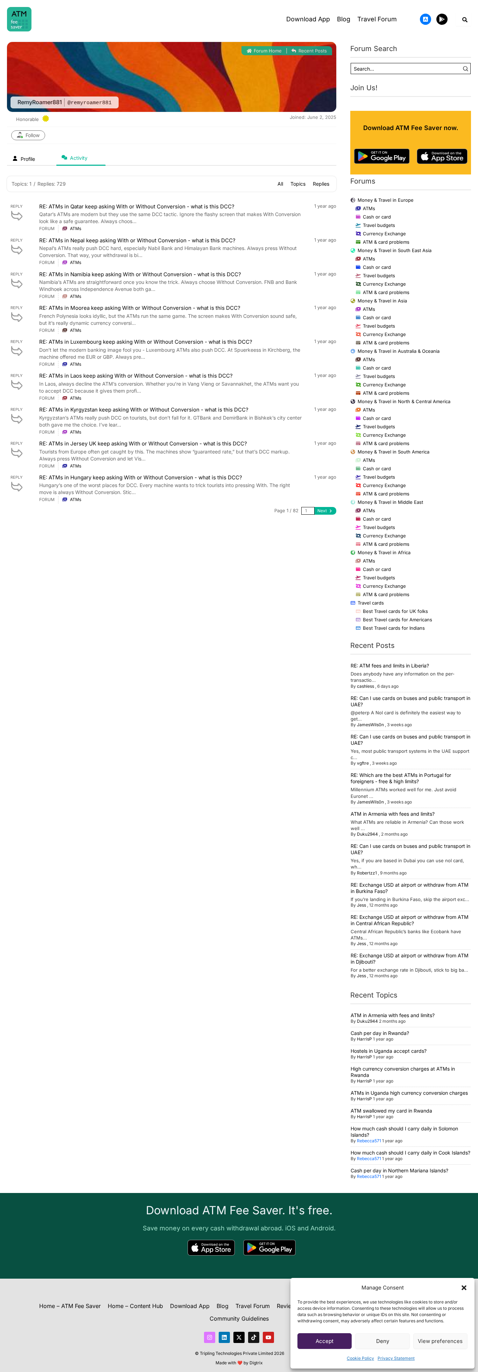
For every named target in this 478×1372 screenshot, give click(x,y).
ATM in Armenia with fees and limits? (393, 814)
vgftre (363, 763)
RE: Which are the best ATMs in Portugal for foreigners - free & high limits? (401, 778)
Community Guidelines (239, 1318)
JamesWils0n (370, 724)
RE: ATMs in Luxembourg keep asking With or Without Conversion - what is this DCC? (145, 341)
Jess (361, 905)
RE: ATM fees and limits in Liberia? (390, 666)
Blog (343, 19)
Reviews (287, 1305)
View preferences (440, 1341)
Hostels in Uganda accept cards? (389, 1051)
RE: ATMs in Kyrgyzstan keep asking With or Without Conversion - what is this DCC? (143, 409)
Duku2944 (367, 834)
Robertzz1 (367, 873)
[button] (464, 1287)
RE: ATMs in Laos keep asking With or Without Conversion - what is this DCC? (136, 375)
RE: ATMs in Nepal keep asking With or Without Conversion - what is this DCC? (137, 240)
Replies (321, 184)
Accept (324, 1341)
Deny (382, 1341)
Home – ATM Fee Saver (70, 1305)
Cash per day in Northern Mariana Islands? (399, 1170)
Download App (308, 19)
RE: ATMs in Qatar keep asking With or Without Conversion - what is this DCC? (136, 206)
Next (322, 510)
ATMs (75, 228)
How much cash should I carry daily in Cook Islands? (410, 1153)
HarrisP (364, 1039)
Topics (297, 184)
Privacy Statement (396, 1358)
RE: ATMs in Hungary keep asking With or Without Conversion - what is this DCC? (140, 477)
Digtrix (256, 1362)
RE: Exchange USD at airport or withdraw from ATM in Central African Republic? (410, 920)
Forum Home (267, 50)
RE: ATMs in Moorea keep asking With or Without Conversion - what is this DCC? (139, 308)
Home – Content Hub (135, 1305)
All (280, 184)
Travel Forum (377, 19)
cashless (365, 686)
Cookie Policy (360, 1358)
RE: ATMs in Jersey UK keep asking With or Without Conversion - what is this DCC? (143, 443)
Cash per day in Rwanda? (380, 1033)
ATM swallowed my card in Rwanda (391, 1111)
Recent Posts (312, 50)
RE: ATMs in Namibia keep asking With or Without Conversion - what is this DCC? (140, 274)
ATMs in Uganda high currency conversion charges (409, 1093)
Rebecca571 (369, 1140)
